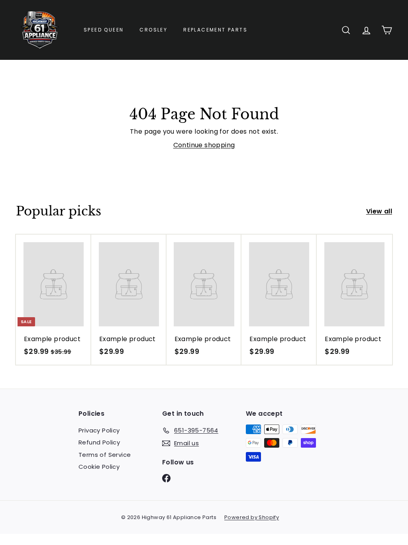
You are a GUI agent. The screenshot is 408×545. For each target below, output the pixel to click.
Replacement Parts (215, 29)
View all (379, 211)
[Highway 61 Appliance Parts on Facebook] (166, 477)
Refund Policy (99, 442)
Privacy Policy (99, 430)
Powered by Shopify (251, 517)
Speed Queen (104, 29)
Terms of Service (104, 454)
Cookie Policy (99, 466)
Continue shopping (204, 145)
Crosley (153, 29)
